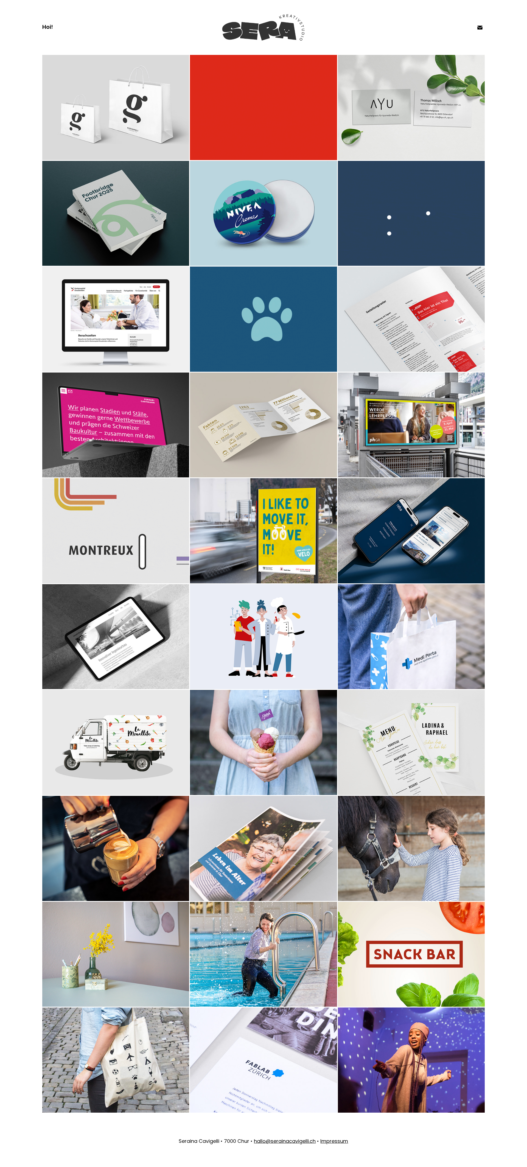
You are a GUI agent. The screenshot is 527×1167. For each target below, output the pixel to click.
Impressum (334, 1142)
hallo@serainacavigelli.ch (285, 1142)
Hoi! (47, 27)
